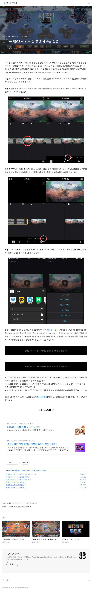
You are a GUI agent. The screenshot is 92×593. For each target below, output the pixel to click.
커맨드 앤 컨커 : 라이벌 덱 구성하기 (17, 480)
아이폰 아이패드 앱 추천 (13, 470)
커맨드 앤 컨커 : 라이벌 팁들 (15, 482)
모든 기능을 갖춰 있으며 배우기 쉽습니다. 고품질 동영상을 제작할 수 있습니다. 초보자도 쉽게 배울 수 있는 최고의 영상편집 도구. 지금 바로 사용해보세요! (38, 448)
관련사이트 (5, 580)
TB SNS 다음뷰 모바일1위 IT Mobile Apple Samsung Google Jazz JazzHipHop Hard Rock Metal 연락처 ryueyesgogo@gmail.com (42, 558)
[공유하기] (13, 462)
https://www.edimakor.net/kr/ (18, 441)
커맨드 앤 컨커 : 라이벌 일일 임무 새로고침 (19, 474)
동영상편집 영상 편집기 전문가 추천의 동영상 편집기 (32, 444)
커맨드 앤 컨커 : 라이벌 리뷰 (15, 487)
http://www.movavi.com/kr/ (18, 423)
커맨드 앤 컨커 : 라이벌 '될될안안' (17, 477)
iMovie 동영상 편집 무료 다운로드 (23, 427)
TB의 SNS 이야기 (9, 3)
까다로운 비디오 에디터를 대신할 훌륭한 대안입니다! (30, 430)
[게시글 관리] (16, 462)
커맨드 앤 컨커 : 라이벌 (28, 470)
